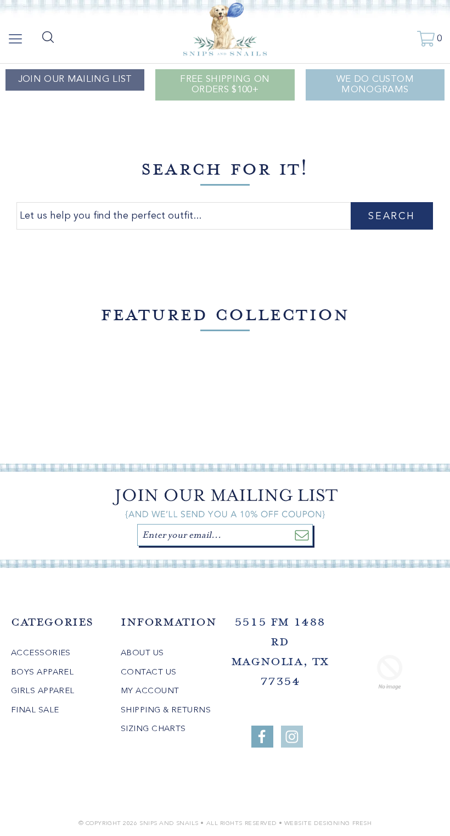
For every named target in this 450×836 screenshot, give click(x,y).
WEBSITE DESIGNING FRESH (328, 824)
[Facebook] (262, 736)
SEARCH (391, 216)
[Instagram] (292, 736)
